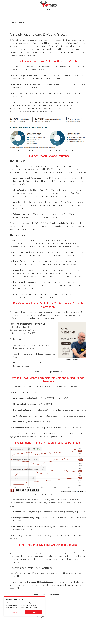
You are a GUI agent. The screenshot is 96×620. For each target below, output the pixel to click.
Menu (48, 9)
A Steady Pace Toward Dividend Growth (39, 34)
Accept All (33, 612)
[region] (24, 606)
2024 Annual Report (71, 151)
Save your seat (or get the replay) (48, 594)
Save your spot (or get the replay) (48, 372)
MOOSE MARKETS (48, 3)
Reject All (15, 612)
